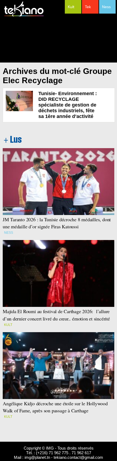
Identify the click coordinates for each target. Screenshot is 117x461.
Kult (71, 7)
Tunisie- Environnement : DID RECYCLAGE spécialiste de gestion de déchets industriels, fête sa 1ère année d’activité (67, 105)
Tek (88, 7)
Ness (106, 7)
